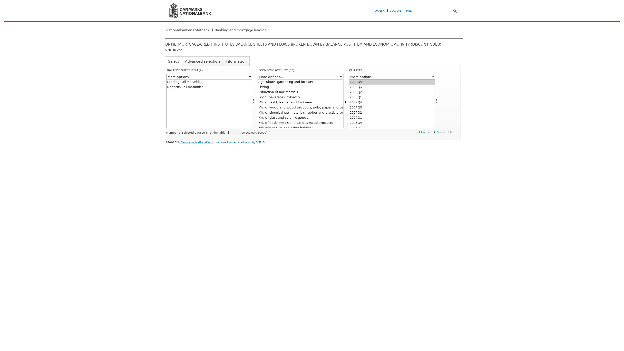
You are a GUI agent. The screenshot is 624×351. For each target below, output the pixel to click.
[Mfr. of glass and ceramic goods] (300, 117)
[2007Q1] (392, 117)
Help (409, 11)
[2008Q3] (392, 87)
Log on (395, 11)
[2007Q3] (392, 107)
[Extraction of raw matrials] (300, 92)
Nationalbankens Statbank (188, 30)
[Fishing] (300, 87)
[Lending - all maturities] (209, 82)
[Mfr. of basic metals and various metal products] (300, 123)
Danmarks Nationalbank (197, 142)
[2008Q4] (392, 82)
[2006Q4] (392, 123)
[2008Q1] (392, 97)
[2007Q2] (392, 112)
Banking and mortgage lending (241, 30)
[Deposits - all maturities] (209, 87)
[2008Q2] (392, 92)
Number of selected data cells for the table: (196, 133)
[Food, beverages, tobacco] (300, 97)
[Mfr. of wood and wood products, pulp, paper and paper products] (300, 107)
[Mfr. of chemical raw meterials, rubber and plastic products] (300, 112)
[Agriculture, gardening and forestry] (300, 82)
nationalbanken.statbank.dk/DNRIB (240, 142)
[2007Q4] (392, 102)
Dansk (380, 11)
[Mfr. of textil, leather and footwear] (300, 102)
